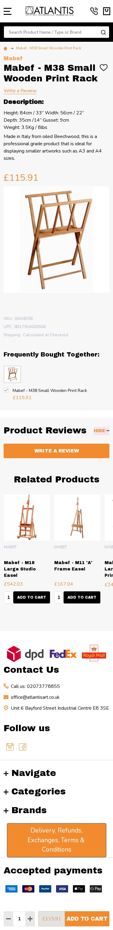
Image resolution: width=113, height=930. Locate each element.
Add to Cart (87, 919)
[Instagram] (10, 746)
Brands (29, 810)
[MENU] (7, 11)
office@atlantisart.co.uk (35, 697)
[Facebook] (22, 746)
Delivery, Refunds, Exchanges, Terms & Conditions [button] (56, 840)
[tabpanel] (77, 550)
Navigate (33, 773)
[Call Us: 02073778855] (94, 11)
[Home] (6, 48)
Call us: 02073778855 (35, 686)
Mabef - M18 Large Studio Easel (20, 569)
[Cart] (106, 11)
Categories (38, 791)
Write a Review (20, 90)
